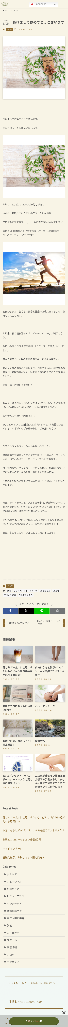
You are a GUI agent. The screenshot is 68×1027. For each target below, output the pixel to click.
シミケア (12, 874)
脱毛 (9, 590)
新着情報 (12, 947)
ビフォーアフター (17, 896)
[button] (10, 611)
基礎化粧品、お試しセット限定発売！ (24, 857)
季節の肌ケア (14, 911)
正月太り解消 (10, 595)
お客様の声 (13, 932)
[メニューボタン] (64, 4)
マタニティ (13, 962)
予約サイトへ (32, 1021)
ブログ (9, 29)
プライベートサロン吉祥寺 (25, 590)
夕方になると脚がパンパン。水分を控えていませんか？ (34, 830)
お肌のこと (13, 889)
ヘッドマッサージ (12, 848)
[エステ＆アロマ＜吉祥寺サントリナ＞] (5, 4)
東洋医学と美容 (15, 918)
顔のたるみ (45, 590)
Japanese (40, 4)
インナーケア (14, 903)
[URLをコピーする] (57, 611)
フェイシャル (14, 881)
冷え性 (56, 590)
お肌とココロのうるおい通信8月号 (22, 839)
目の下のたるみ (26, 595)
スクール (12, 940)
